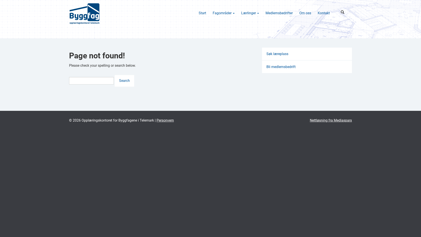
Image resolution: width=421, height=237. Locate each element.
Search (124, 81)
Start (202, 13)
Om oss (305, 13)
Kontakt (324, 13)
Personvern (165, 120)
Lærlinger (249, 13)
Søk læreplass (277, 54)
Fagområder (222, 13)
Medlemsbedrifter (279, 13)
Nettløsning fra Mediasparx (331, 120)
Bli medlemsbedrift (281, 67)
